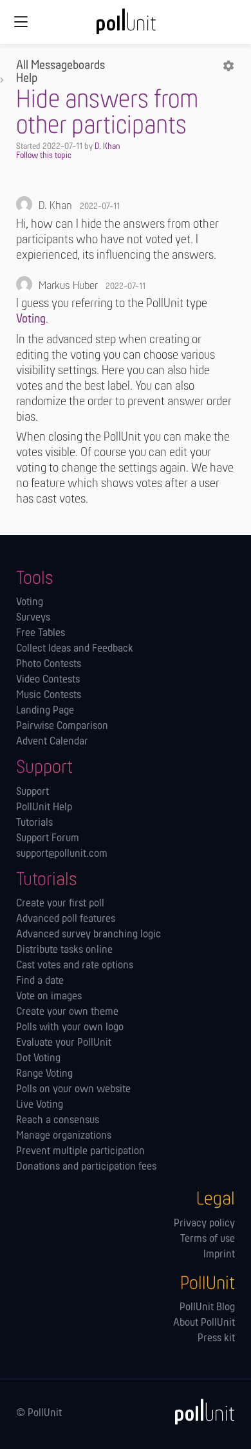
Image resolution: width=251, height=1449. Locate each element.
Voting (31, 319)
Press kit (216, 1338)
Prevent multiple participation (80, 1151)
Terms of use (207, 1239)
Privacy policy (204, 1224)
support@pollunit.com (61, 854)
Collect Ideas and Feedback (74, 649)
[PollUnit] (199, 1411)
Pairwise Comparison (62, 726)
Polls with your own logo (70, 1028)
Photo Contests (48, 664)
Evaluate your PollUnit (63, 1043)
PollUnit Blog (207, 1308)
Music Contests (48, 695)
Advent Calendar (52, 742)
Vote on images (49, 997)
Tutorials (34, 823)
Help (26, 78)
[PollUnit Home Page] (125, 26)
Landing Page (45, 711)
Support (32, 792)
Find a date (40, 981)
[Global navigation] (20, 22)
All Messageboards (60, 65)
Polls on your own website (73, 1089)
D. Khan (107, 147)
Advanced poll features (65, 919)
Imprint (219, 1255)
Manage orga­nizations (63, 1136)
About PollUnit (204, 1323)
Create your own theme (67, 1012)
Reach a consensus (57, 1120)
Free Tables (40, 633)
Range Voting (44, 1074)
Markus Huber (68, 286)
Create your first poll (60, 904)
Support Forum (47, 838)
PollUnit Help (44, 808)
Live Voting (39, 1105)
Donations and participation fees (86, 1167)
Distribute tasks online (64, 950)
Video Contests (48, 680)
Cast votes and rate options (74, 966)
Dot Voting (38, 1058)
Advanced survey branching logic (88, 935)
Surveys (33, 618)
